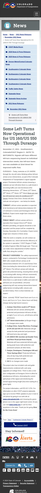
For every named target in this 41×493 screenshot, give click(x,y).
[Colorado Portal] (18, 491)
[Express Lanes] (6, 457)
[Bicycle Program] (12, 457)
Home (5, 34)
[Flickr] (37, 470)
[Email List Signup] (32, 470)
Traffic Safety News (15, 89)
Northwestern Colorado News (19, 74)
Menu (37, 14)
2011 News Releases (23, 34)
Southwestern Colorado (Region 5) (23, 419)
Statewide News (14, 94)
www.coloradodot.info (11, 399)
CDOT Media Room (15, 47)
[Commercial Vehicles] (3, 461)
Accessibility (29, 480)
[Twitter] (9, 470)
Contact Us (10, 465)
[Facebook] (4, 470)
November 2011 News (13, 37)
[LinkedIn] (27, 470)
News (12, 34)
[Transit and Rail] (17, 457)
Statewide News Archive (17, 98)
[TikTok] (18, 470)
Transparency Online (11, 486)
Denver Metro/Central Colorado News (19, 63)
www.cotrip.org (14, 405)
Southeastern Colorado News (19, 69)
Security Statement (27, 483)
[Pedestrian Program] (36, 457)
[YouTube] (23, 470)
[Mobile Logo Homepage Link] (20, 5)
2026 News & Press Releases (19, 52)
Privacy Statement (10, 483)
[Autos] (32, 457)
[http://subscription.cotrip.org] (20, 438)
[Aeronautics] (22, 457)
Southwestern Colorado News (19, 84)
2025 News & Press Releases (19, 57)
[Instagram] (13, 470)
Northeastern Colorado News (19, 79)
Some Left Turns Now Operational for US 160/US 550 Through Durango (20, 117)
